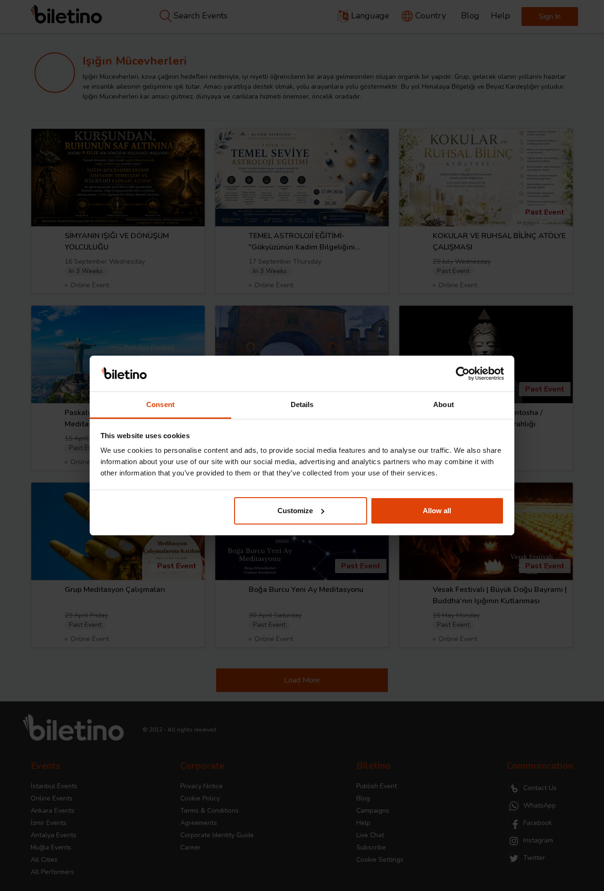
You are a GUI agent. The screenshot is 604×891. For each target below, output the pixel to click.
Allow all (437, 511)
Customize (295, 511)
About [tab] (443, 404)
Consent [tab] (160, 404)
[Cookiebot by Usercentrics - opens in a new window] (462, 373)
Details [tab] (302, 404)
